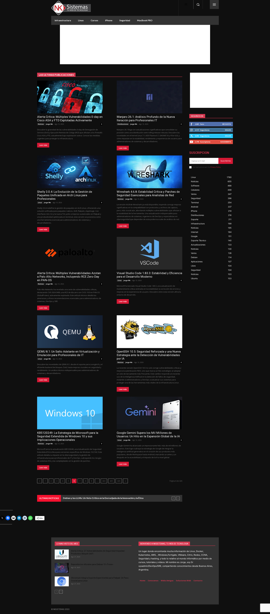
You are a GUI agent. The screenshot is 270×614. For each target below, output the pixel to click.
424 (103, 481)
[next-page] (61, 591)
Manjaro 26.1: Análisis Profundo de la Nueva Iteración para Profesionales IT (146, 118)
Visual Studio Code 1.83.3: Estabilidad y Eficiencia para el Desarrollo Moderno (149, 274)
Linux (40, 203)
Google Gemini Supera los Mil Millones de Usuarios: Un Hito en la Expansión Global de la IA (148, 434)
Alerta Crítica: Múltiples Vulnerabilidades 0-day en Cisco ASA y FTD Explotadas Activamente (70, 118)
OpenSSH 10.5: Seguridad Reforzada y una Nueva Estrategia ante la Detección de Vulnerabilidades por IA (149, 355)
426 (118, 481)
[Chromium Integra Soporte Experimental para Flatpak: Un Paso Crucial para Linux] (62, 581)
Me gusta (226, 124)
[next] (178, 498)
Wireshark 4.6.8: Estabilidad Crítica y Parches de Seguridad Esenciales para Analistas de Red (148, 193)
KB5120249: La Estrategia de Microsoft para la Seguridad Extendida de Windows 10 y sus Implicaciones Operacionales (67, 436)
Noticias (41, 124)
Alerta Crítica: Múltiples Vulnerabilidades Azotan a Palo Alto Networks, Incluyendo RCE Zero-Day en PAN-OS (69, 276)
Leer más (43, 145)
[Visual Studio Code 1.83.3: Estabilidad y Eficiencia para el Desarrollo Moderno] (149, 253)
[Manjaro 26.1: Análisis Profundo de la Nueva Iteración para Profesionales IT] (149, 97)
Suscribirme (225, 161)
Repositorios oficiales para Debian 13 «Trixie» (92, 564)
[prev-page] (56, 591)
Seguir (228, 130)
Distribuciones (123, 124)
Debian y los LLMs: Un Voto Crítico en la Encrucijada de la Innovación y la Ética (103, 498)
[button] (198, 4)
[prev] (173, 498)
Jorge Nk (49, 124)
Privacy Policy (215, 167)
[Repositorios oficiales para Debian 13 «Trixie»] (62, 568)
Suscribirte (225, 142)
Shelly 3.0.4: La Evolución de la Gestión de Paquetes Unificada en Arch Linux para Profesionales (64, 195)
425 (111, 481)
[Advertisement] (135, 44)
